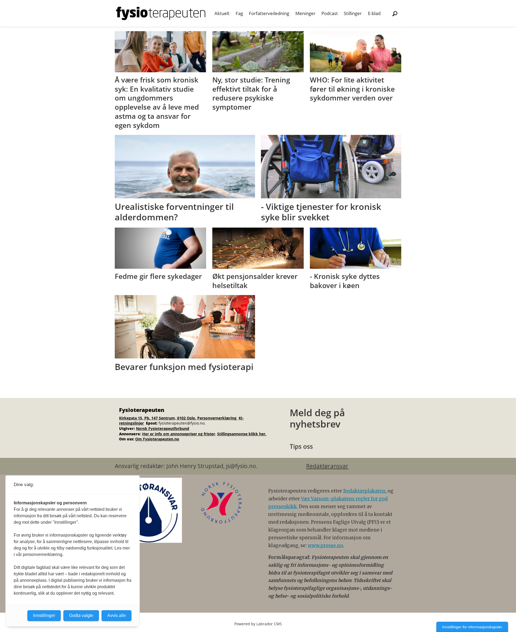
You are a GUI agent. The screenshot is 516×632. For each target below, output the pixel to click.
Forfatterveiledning (269, 13)
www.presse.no (325, 545)
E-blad (374, 13)
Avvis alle (116, 615)
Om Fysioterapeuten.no (157, 438)
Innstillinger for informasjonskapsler (472, 627)
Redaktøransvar (327, 466)
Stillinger (353, 13)
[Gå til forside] (160, 13)
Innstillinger (44, 615)
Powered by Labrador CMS (258, 623)
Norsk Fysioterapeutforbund (162, 428)
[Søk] (394, 13)
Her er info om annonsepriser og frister (178, 433)
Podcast (329, 13)
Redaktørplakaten (364, 491)
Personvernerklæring (217, 418)
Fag (239, 13)
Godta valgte (81, 615)
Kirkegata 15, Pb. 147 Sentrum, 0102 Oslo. (157, 418)
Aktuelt (222, 13)
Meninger (305, 13)
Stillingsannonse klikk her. (241, 433)
